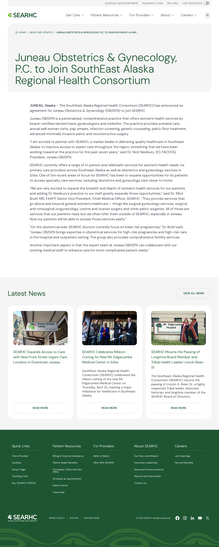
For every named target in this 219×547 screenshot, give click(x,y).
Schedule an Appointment (121, 3)
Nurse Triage (19, 469)
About (165, 15)
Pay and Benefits (184, 462)
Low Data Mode (91, 518)
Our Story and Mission (146, 455)
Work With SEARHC (103, 462)
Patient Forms (60, 485)
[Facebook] (177, 518)
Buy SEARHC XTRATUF (24, 483)
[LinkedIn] (192, 518)
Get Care (73, 15)
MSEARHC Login (153, 3)
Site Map (74, 518)
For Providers (140, 15)
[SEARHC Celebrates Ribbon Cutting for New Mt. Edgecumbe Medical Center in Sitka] (109, 328)
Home (22, 32)
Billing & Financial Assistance (68, 455)
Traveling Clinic (20, 476)
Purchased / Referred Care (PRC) (67, 471)
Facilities (16, 462)
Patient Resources (105, 15)
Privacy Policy (57, 518)
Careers (187, 15)
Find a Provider (20, 455)
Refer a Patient (101, 455)
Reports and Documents (147, 476)
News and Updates (41, 32)
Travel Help (59, 492)
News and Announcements (149, 469)
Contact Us (140, 483)
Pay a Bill (172, 3)
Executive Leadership (146, 462)
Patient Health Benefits (65, 462)
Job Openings (182, 455)
